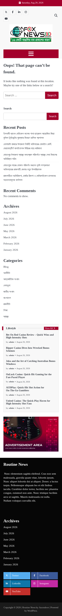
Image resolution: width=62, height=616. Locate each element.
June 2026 (9, 225)
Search (7, 108)
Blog (6, 266)
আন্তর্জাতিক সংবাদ (11, 279)
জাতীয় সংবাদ (8, 291)
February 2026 (11, 243)
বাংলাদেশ (7, 298)
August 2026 (10, 212)
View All (49, 328)
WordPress (32, 611)
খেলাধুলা (6, 285)
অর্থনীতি (6, 273)
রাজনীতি (6, 304)
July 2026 (8, 218)
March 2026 (10, 237)
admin (11, 342)
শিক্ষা (5, 310)
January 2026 (10, 249)
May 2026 (8, 231)
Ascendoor (44, 607)
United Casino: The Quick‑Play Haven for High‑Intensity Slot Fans (28, 402)
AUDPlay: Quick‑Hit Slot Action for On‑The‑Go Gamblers (25, 389)
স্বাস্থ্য (6, 316)
